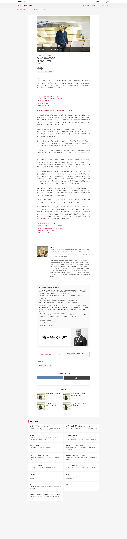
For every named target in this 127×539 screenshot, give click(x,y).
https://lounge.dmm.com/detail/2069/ (47, 322)
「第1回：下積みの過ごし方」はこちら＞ (48, 96)
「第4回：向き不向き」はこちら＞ (46, 103)
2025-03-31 (40, 63)
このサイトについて (85, 5)
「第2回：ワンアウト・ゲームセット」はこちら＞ (50, 98)
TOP (17, 9)
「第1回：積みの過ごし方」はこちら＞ (47, 223)
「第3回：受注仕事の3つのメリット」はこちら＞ (50, 101)
